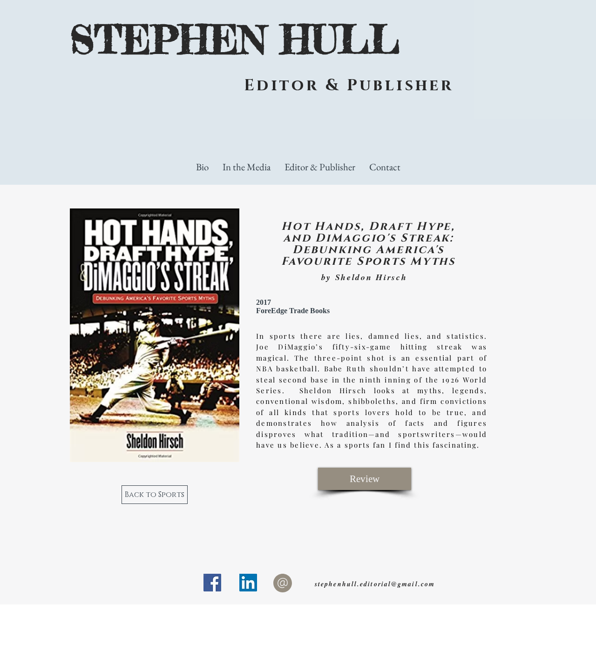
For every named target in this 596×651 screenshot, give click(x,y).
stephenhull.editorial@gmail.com (375, 584)
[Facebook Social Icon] (212, 582)
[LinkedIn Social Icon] (248, 582)
